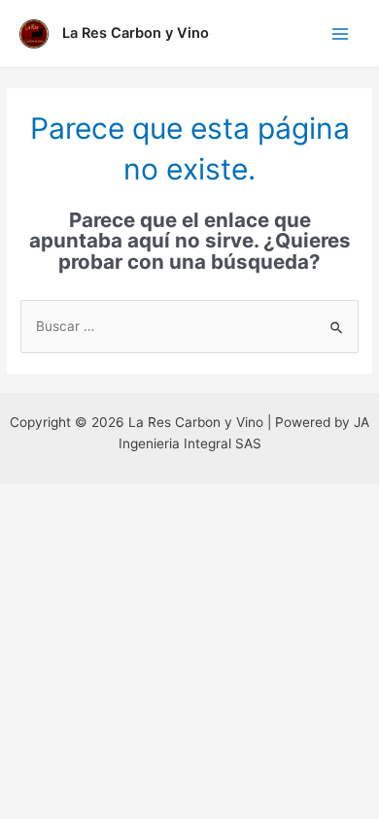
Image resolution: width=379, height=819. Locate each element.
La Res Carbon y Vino (135, 33)
